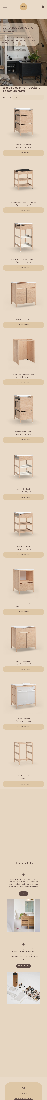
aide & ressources (23, 1098)
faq (23, 1088)
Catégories (7, 97)
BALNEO (24, 894)
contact (23, 1093)
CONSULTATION (23, 966)
